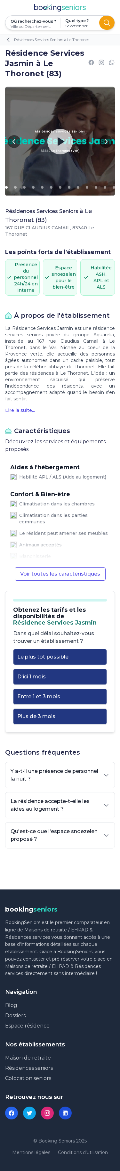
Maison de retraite (28, 1058)
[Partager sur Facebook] (91, 64)
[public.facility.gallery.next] (106, 141)
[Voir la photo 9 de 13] (78, 187)
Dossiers (15, 1015)
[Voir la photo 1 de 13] (6, 187)
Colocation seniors (28, 1078)
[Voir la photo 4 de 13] (33, 187)
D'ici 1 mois (31, 677)
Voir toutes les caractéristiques (60, 574)
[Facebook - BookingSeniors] (11, 1113)
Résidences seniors (29, 1068)
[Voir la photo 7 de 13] (60, 187)
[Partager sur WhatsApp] (111, 64)
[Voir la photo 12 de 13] (105, 187)
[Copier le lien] (101, 64)
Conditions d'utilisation (83, 1152)
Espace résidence (27, 1026)
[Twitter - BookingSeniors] (29, 1113)
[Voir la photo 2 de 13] (15, 187)
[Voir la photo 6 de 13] (51, 187)
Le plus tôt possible (42, 657)
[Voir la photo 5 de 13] (42, 187)
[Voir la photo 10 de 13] (87, 187)
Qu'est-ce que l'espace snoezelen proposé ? (54, 835)
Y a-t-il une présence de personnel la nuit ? (54, 775)
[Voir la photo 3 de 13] (24, 187)
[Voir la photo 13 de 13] (114, 187)
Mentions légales (31, 1152)
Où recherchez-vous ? (33, 21)
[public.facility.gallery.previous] (14, 141)
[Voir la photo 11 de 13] (96, 187)
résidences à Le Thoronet (59, 373)
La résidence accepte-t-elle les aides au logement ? (50, 805)
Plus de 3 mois (36, 716)
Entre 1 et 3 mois (38, 696)
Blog (11, 1005)
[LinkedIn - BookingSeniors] (65, 1113)
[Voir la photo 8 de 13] (69, 187)
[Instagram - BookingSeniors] (47, 1113)
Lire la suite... (20, 410)
